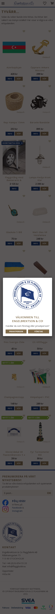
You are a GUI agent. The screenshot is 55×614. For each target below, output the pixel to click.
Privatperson (16, 331)
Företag (38, 331)
